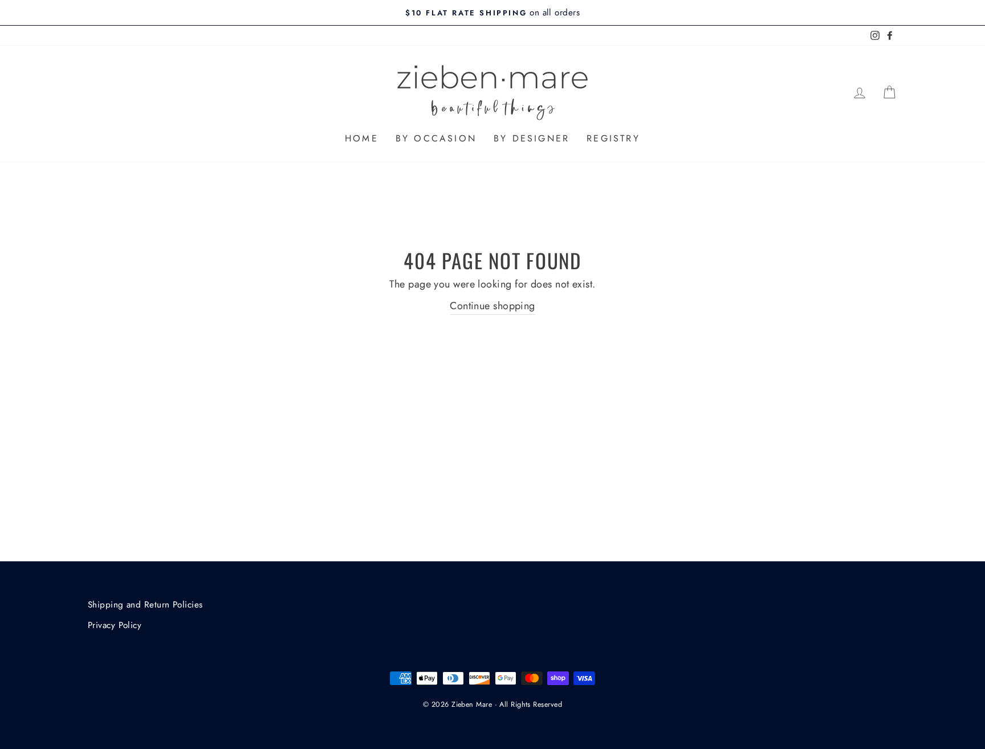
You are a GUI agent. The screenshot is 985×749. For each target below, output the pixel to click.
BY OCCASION (436, 138)
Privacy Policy (114, 625)
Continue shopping (492, 305)
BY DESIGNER (531, 138)
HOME (361, 138)
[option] (492, 12)
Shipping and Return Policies (145, 604)
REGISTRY (613, 138)
